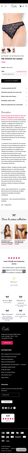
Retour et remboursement (8, 362)
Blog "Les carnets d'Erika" (8, 372)
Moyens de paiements (7, 359)
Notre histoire (5, 377)
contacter (7, 343)
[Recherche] (6, 6)
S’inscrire (7, 401)
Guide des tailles (22, 71)
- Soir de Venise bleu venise (16, 56)
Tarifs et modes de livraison (8, 356)
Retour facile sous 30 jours (8, 96)
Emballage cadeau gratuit (8, 367)
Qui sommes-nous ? (6, 375)
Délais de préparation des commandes (12, 104)
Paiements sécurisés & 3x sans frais (11, 92)
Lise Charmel (4, 56)
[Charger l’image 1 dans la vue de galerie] (14, 30)
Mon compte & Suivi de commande (10, 354)
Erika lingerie (7, 446)
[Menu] (1, 6)
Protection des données (6, 450)
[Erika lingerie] (14, 6)
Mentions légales (5, 448)
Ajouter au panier (11, 81)
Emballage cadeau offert (8, 100)
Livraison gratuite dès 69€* (8, 88)
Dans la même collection (14, 219)
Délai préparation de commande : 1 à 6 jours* (13, 364)
